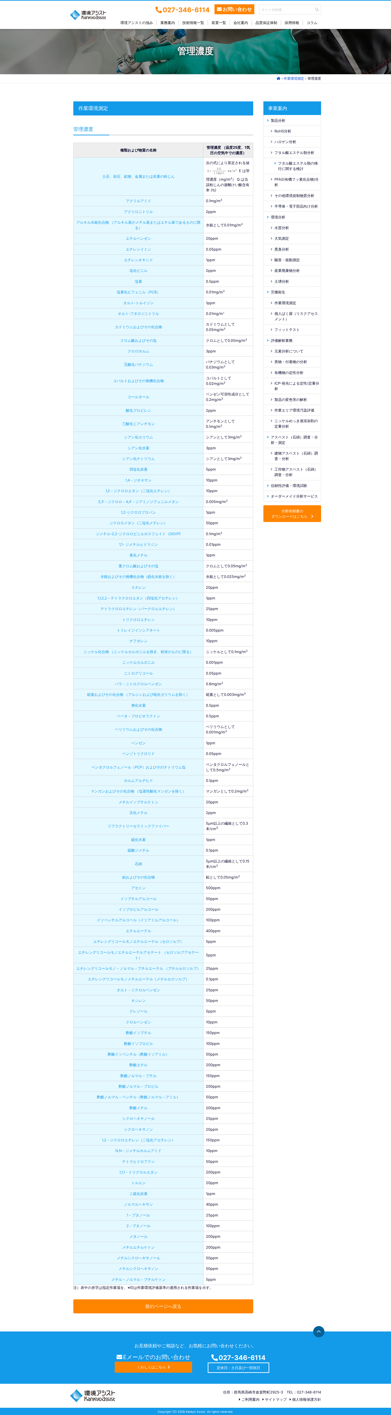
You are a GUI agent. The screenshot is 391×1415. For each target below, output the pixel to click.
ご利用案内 (250, 1399)
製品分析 (278, 120)
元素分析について (288, 351)
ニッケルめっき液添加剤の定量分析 (296, 424)
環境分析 (278, 217)
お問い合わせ (237, 9)
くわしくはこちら (151, 1367)
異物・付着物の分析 (290, 361)
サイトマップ (275, 1399)
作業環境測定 (285, 302)
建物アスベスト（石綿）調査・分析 (296, 456)
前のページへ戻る (163, 1306)
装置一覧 (219, 22)
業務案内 (167, 22)
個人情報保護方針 (306, 1399)
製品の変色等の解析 (290, 399)
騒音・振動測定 (287, 259)
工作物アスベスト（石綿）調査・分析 (296, 472)
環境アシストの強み (136, 22)
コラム (312, 22)
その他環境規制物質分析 (294, 195)
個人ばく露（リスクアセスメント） (296, 316)
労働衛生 (278, 292)
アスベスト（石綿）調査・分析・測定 (294, 440)
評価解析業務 (282, 340)
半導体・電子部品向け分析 (296, 206)
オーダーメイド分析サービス (294, 496)
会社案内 (241, 22)
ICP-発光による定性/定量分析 (296, 386)
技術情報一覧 (193, 22)
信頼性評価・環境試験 (289, 485)
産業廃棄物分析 (287, 270)
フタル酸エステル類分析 (294, 152)
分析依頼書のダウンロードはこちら (289, 514)
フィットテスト (287, 329)
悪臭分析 (281, 249)
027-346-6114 (242, 1358)
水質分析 (281, 227)
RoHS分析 (282, 131)
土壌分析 (281, 281)
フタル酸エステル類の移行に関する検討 (298, 166)
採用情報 (292, 22)
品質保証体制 (266, 22)
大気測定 (281, 238)
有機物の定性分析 (288, 372)
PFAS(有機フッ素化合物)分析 (296, 182)
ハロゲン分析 (285, 141)
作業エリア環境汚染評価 (294, 410)
